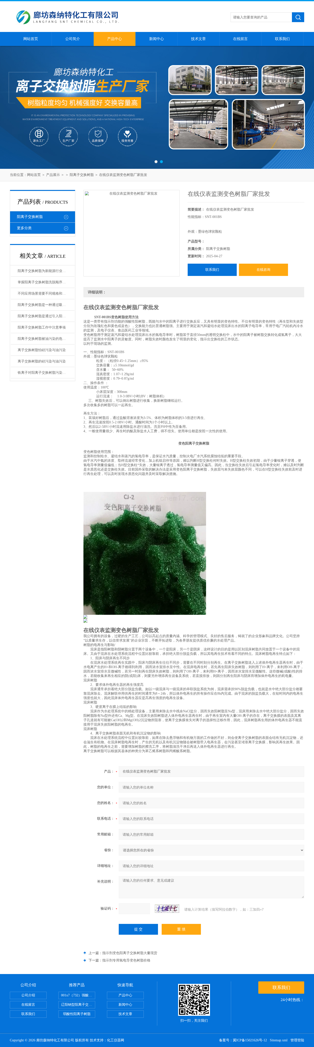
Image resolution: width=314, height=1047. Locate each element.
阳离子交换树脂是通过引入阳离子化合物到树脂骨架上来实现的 (46, 316)
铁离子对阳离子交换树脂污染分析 (43, 372)
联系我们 (282, 39)
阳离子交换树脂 (82, 175)
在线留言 (240, 39)
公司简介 (72, 39)
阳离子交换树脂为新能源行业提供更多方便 (46, 271)
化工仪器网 (115, 1040)
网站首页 (30, 39)
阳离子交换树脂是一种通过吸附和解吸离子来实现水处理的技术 (46, 305)
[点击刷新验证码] (167, 908)
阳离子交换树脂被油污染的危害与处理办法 (46, 339)
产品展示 (53, 175)
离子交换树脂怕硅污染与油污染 (42, 350)
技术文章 (198, 39)
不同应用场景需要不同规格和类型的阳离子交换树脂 (46, 293)
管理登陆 (297, 1040)
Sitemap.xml (279, 1040)
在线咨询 (263, 270)
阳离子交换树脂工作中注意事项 (42, 327)
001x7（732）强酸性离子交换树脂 (78, 995)
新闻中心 (156, 39)
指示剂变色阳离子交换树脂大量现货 (129, 953)
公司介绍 (28, 995)
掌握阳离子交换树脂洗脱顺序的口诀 (45, 282)
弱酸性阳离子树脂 (77, 1014)
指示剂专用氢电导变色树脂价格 (126, 960)
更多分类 (24, 228)
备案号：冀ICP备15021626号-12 (243, 1040)
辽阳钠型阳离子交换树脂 (78, 1004)
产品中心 (114, 39)
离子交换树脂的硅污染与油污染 (42, 361)
